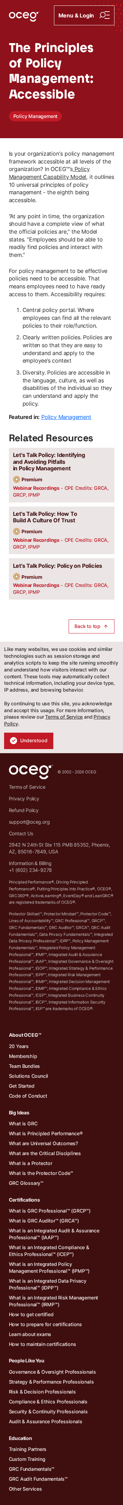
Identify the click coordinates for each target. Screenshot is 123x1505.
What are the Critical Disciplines (45, 1153)
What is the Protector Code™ (41, 1173)
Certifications (24, 1200)
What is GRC (23, 1123)
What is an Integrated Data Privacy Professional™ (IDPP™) (47, 1284)
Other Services (25, 1489)
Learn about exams (30, 1334)
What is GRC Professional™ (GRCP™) (50, 1211)
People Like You (26, 1360)
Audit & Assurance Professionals (45, 1421)
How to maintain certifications (42, 1344)
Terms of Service (64, 717)
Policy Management (35, 116)
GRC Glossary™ (26, 1183)
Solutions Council (29, 1076)
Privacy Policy (24, 798)
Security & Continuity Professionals (48, 1411)
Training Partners (28, 1449)
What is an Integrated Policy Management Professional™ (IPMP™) (49, 1267)
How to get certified (31, 1314)
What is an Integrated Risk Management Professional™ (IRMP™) (53, 1301)
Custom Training (27, 1459)
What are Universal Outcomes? (43, 1143)
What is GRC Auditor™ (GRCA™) (44, 1220)
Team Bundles (24, 1066)
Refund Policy (24, 810)
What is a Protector (30, 1163)
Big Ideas (19, 1112)
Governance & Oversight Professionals (52, 1372)
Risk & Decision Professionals (42, 1392)
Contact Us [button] (21, 833)
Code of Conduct (28, 1096)
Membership (23, 1056)
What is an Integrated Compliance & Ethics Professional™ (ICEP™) (49, 1250)
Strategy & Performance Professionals (51, 1382)
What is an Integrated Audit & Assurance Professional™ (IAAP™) (54, 1234)
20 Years (19, 1046)
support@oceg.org (29, 822)
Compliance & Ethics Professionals (48, 1401)
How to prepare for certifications (45, 1324)
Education (20, 1438)
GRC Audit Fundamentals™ (38, 1479)
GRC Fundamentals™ (32, 1469)
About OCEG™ (25, 1035)
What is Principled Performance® (46, 1133)
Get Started (22, 1086)
